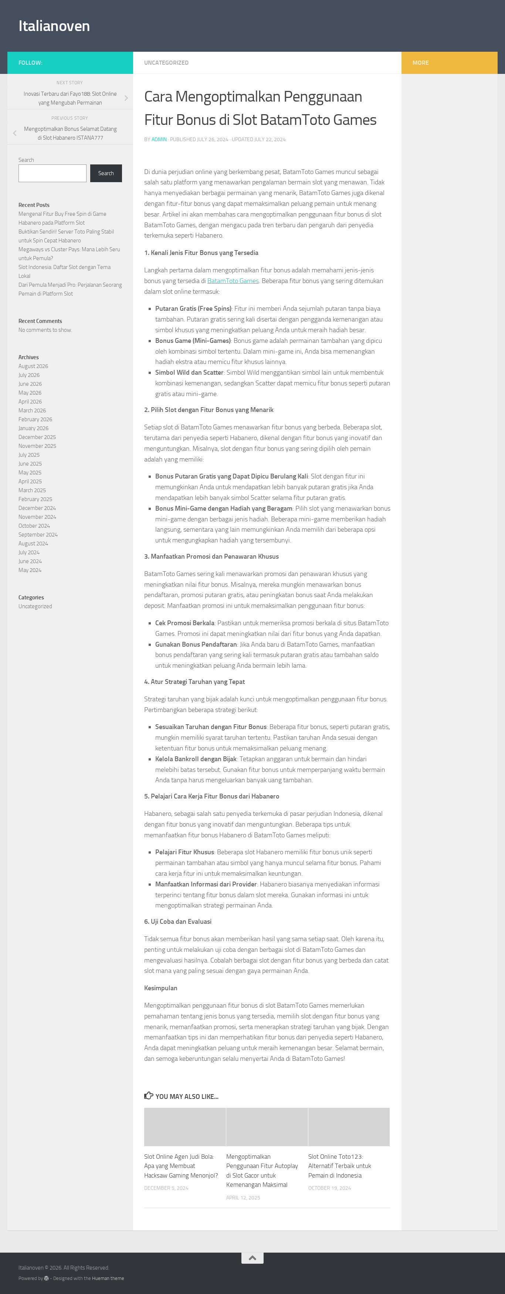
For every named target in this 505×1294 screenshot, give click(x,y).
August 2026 (33, 366)
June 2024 (30, 561)
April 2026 (30, 401)
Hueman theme (108, 1278)
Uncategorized (166, 62)
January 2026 (33, 428)
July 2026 (29, 375)
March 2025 (32, 490)
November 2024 (37, 517)
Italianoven (54, 26)
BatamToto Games (233, 281)
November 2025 (37, 446)
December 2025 (37, 437)
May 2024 (29, 570)
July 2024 (29, 552)
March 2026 (32, 410)
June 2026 (30, 384)
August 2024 (33, 543)
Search (26, 160)
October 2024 (34, 525)
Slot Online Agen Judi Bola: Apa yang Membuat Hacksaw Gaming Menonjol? (181, 1166)
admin (159, 139)
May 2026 (29, 392)
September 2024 (38, 534)
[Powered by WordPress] (46, 1278)
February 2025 (35, 499)
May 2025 (29, 472)
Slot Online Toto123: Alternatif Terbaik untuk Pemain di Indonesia (339, 1166)
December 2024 (37, 508)
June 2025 (30, 463)
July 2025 (29, 455)
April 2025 (30, 481)
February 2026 (35, 419)
